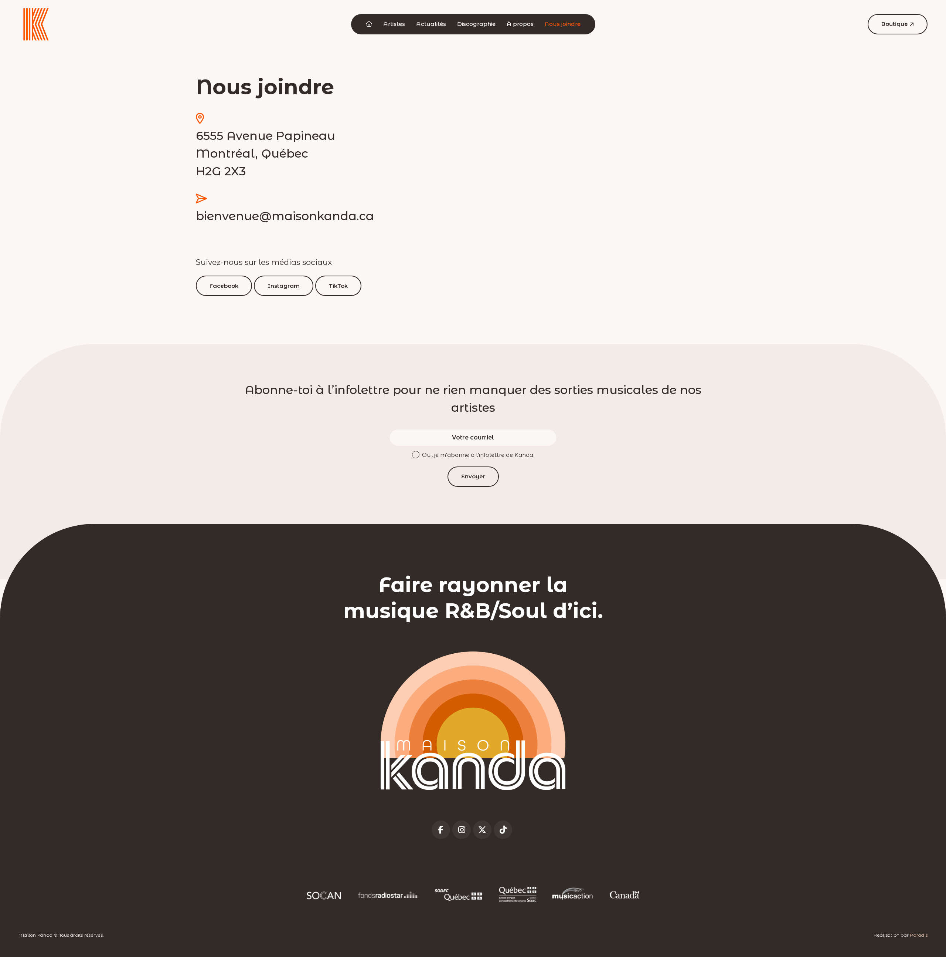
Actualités (431, 23)
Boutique (894, 23)
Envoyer (473, 476)
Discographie (476, 23)
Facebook (224, 285)
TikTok (338, 285)
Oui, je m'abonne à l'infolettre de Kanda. (478, 454)
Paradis (919, 935)
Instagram (284, 285)
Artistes (394, 23)
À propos (520, 23)
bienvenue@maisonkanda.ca (285, 216)
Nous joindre (563, 23)
